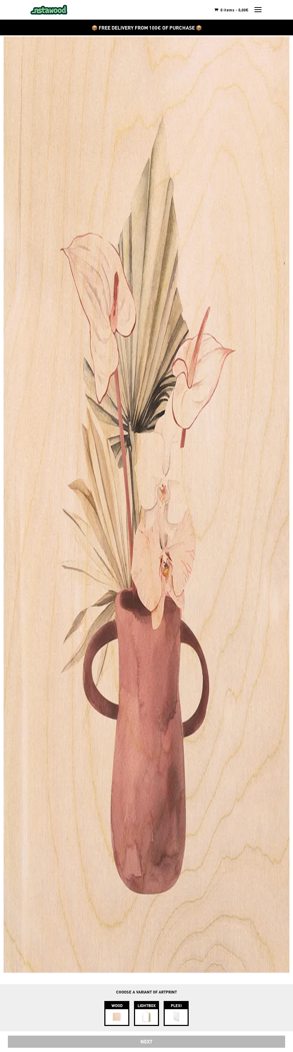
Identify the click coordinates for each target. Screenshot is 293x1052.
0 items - (234, 9)
